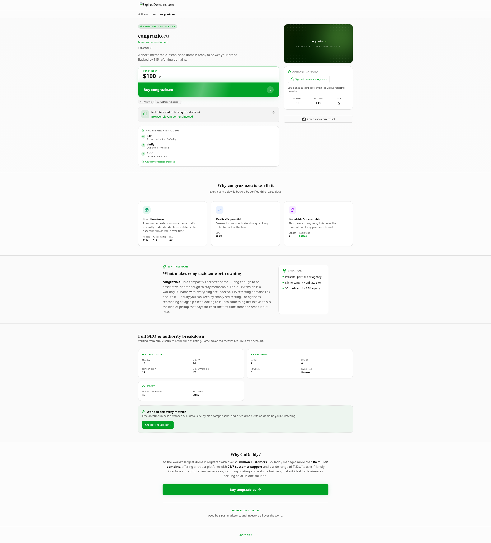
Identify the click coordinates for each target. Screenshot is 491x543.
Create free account (158, 425)
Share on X (245, 535)
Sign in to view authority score (311, 79)
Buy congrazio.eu (243, 490)
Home (144, 14)
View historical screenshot (321, 119)
